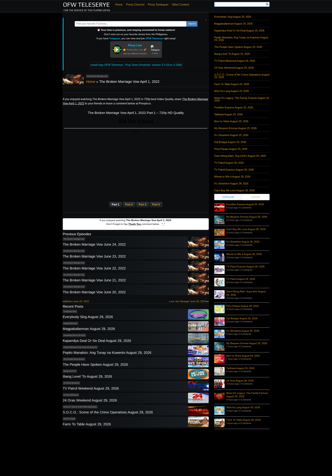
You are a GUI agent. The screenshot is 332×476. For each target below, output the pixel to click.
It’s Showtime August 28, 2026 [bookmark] (242, 241)
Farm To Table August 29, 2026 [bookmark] (243, 419)
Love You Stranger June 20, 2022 (187, 301)
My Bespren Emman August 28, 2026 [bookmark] (246, 216)
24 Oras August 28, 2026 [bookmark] (240, 380)
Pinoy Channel (135, 4)
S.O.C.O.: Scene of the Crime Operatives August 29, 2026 (108, 412)
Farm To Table (69, 419)
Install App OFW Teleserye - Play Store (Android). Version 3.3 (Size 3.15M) (136, 64)
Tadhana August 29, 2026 (228, 114)
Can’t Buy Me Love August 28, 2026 (234, 190)
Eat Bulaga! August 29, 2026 (230, 142)
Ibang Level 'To (70, 371)
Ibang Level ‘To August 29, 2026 (87, 376)
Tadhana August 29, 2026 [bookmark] (240, 368)
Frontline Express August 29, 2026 (233, 107)
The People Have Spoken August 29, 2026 (95, 364)
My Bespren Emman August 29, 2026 (235, 128)
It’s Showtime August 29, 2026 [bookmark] (242, 330)
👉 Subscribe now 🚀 (134, 49)
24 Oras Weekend (71, 395)
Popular (228, 197)
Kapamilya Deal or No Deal (74, 335)
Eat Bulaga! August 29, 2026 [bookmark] (241, 318)
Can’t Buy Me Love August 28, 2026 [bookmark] (246, 229)
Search (192, 24)
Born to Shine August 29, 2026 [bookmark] (243, 355)
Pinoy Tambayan (158, 4)
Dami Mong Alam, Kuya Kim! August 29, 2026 (240, 156)
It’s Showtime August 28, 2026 (231, 183)
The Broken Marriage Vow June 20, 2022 (94, 292)
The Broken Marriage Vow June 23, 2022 (94, 256)
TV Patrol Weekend (71, 383)
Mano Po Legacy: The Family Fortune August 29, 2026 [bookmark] (247, 395)
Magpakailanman (70, 323)
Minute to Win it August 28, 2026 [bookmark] (244, 254)
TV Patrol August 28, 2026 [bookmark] (240, 279)
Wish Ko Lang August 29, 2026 (231, 91)
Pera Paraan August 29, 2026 (230, 149)
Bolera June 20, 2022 (77, 301)
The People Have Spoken (74, 359)
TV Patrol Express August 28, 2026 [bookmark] (245, 266)
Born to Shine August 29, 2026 (231, 121)
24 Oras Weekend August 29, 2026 (90, 400)
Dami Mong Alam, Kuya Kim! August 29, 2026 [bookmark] (246, 293)
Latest (255, 197)
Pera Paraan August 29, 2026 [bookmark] (242, 306)
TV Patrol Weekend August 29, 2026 (91, 388)
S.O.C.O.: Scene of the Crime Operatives (80, 407)
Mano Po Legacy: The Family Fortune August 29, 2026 (241, 99)
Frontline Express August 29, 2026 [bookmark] (245, 204)
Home (119, 4)
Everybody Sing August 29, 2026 (88, 317)
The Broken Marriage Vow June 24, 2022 (94, 244)
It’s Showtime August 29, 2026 (231, 135)
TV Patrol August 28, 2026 (229, 162)
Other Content (180, 4)
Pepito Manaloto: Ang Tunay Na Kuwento (80, 347)
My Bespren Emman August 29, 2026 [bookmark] (246, 343)
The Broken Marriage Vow (97, 76)
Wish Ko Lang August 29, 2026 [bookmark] (243, 407)
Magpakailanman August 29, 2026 (89, 329)
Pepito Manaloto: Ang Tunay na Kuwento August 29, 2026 (107, 352)
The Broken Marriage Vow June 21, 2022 (94, 280)
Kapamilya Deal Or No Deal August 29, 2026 (97, 341)
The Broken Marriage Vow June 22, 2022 (94, 268)
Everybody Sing (70, 311)
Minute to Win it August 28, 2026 (232, 176)
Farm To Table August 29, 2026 (87, 424)
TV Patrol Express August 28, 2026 (234, 169)
